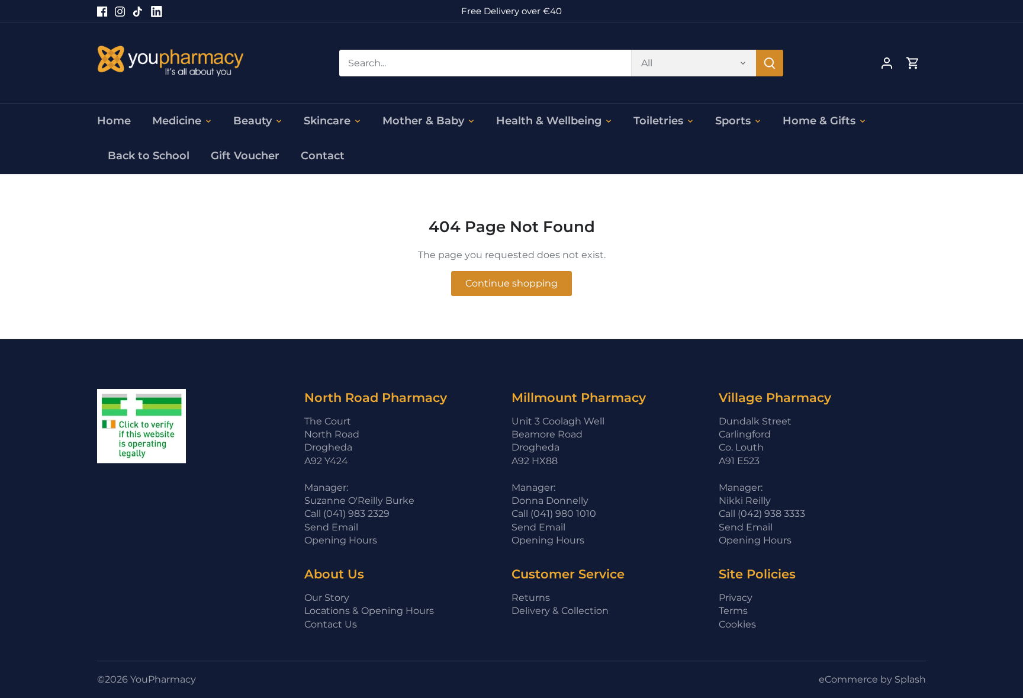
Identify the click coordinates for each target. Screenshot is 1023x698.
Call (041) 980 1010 (553, 513)
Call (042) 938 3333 (762, 513)
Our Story (326, 597)
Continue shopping (511, 283)
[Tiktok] (138, 11)
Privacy (735, 597)
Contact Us (330, 624)
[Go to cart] (913, 63)
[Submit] (769, 63)
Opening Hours (340, 540)
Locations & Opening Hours (369, 610)
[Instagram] (120, 11)
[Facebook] (102, 11)
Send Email (331, 527)
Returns (530, 597)
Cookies (737, 624)
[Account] (887, 63)
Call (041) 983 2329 (347, 513)
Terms (733, 610)
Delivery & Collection (560, 610)
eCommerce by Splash (872, 679)
